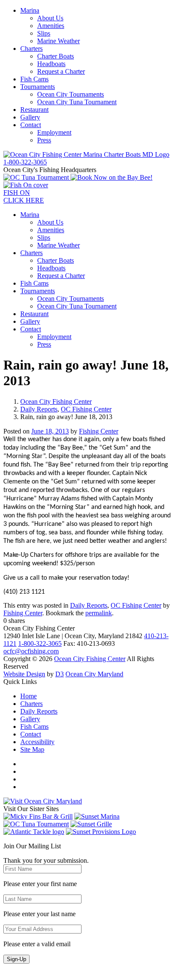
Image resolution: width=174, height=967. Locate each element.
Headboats (51, 63)
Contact (30, 124)
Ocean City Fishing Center (56, 401)
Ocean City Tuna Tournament (77, 102)
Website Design (24, 674)
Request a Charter (61, 71)
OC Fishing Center (86, 409)
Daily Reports (38, 409)
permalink (98, 613)
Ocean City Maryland (94, 674)
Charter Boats (55, 56)
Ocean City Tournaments (70, 94)
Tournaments (37, 86)
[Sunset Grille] (91, 824)
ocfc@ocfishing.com (31, 651)
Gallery (30, 117)
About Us (50, 18)
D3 (59, 674)
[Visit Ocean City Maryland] (42, 801)
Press (44, 140)
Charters (31, 48)
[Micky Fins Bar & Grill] (38, 816)
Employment (54, 132)
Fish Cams (34, 79)
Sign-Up (16, 959)
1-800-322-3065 (40, 643)
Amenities (50, 25)
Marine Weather (58, 40)
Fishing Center (98, 431)
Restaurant (34, 109)
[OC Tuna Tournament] (37, 177)
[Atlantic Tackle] (33, 831)
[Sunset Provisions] (101, 831)
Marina (29, 10)
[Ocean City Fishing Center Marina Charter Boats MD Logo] (86, 154)
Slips (43, 33)
